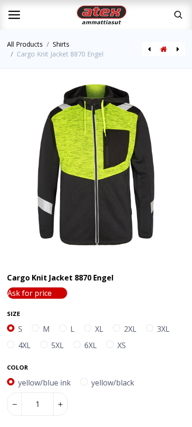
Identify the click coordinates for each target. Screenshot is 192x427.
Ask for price (29, 293)
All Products (25, 44)
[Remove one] (14, 404)
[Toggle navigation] (14, 15)
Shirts (61, 44)
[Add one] (60, 404)
